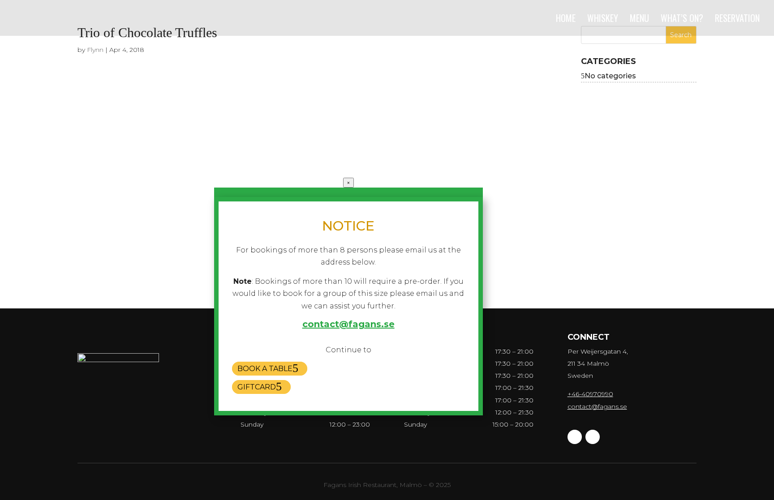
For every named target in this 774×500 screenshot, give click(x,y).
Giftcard (256, 387)
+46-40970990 (590, 394)
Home (566, 20)
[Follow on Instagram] (592, 437)
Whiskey (602, 20)
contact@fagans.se (597, 406)
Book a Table (264, 368)
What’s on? (682, 20)
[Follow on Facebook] (575, 437)
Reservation (737, 20)
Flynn (95, 50)
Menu (639, 20)
